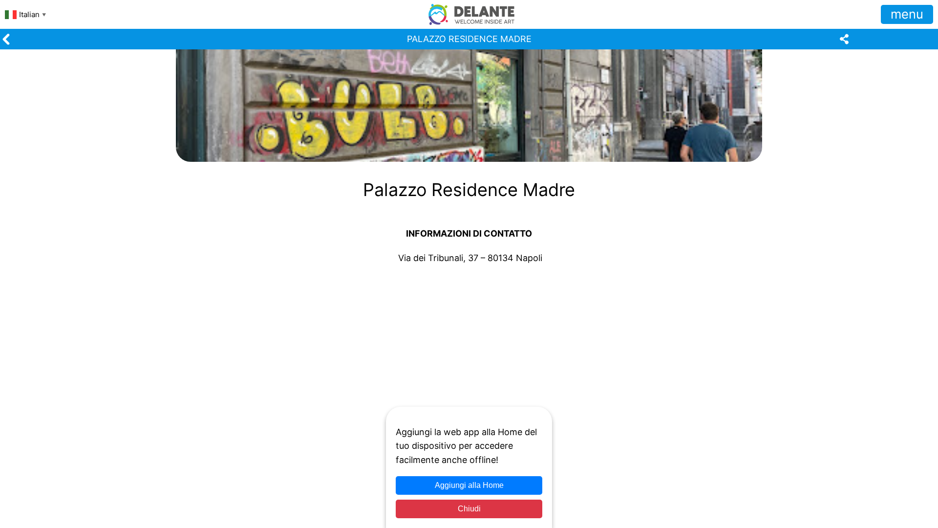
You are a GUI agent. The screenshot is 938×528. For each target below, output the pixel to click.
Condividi (28, 320)
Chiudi (469, 509)
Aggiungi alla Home (469, 485)
